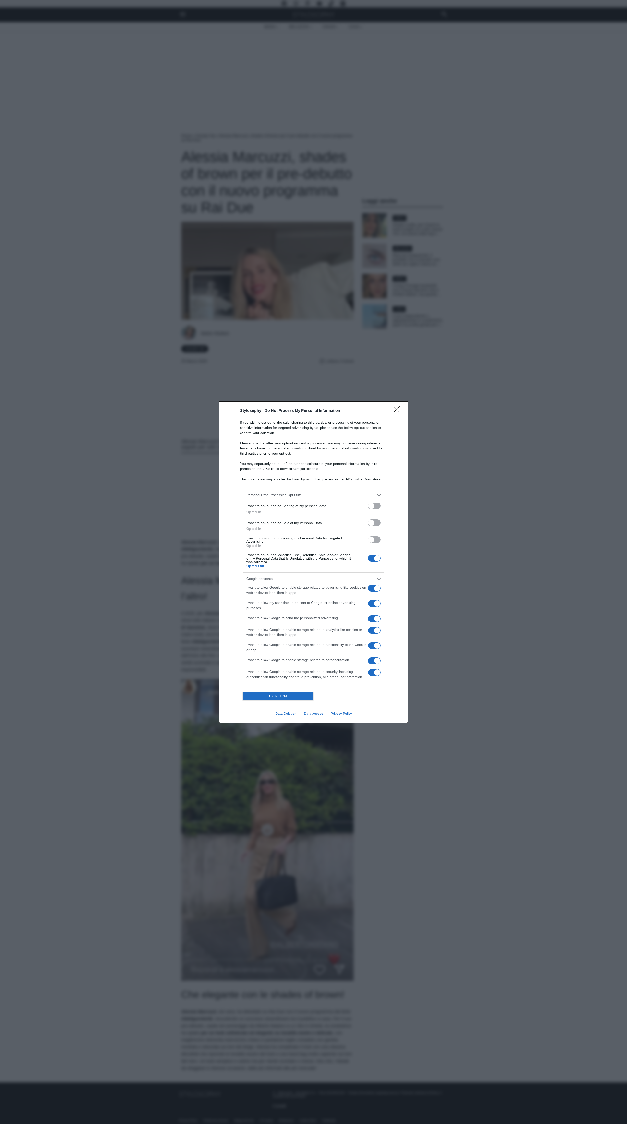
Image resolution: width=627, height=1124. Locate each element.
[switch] (374, 506)
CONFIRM (278, 696)
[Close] (398, 411)
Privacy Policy (341, 713)
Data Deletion (285, 713)
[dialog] (313, 562)
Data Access (313, 713)
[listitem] (313, 495)
